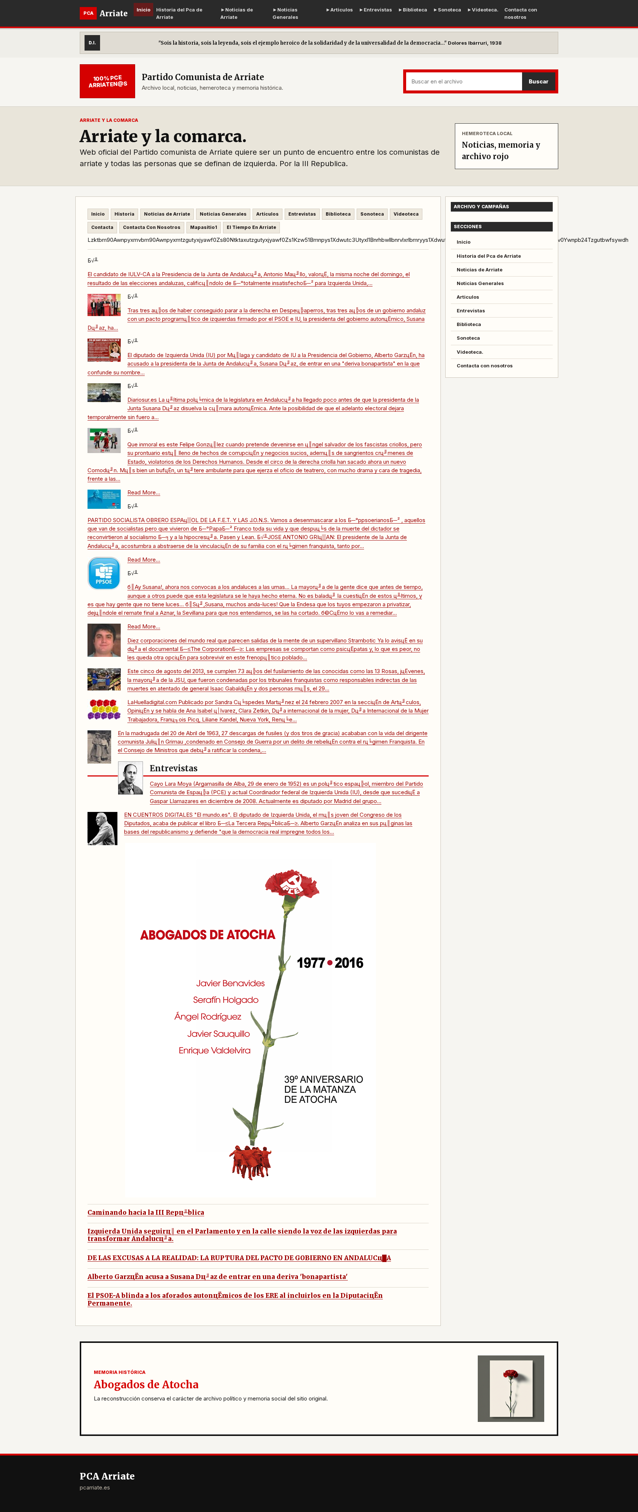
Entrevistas (302, 214)
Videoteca (406, 214)
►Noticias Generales (285, 13)
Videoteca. (470, 352)
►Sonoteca (447, 10)
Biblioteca (338, 214)
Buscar (539, 81)
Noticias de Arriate (167, 214)
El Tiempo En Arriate (251, 227)
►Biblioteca (412, 10)
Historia (124, 214)
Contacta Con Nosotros (152, 227)
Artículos (267, 214)
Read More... (143, 492)
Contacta (102, 227)
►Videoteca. (482, 10)
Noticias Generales (223, 214)
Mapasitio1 (203, 227)
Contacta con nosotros (520, 13)
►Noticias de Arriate (236, 13)
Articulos (468, 297)
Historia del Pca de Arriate (179, 13)
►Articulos (339, 10)
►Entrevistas (375, 10)
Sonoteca (372, 214)
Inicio (143, 10)
